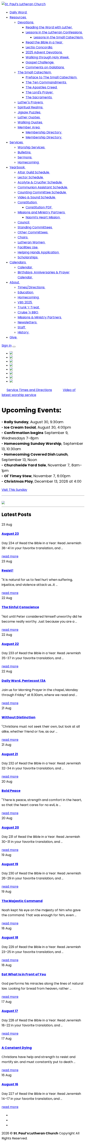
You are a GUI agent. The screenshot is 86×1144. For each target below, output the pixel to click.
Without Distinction (18, 717)
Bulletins (24, 152)
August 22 (10, 644)
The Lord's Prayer (40, 92)
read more (10, 556)
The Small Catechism (35, 72)
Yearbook (18, 167)
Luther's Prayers (31, 102)
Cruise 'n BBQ (28, 312)
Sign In (7, 345)
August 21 (10, 754)
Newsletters (27, 322)
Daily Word (18, 12)
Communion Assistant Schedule (43, 187)
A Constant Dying (17, 1047)
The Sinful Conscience (20, 607)
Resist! (7, 570)
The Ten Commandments (46, 82)
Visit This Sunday (14, 489)
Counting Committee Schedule (42, 192)
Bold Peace (11, 790)
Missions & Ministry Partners (40, 317)
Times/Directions (31, 287)
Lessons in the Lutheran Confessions (54, 32)
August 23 (10, 533)
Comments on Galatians (45, 67)
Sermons (25, 157)
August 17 (10, 1011)
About (15, 282)
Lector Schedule (31, 177)
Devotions (26, 22)
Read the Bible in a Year (44, 42)
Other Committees (33, 232)
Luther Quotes (29, 117)
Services (17, 142)
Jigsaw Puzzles (29, 112)
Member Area (29, 127)
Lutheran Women (32, 242)
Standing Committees (35, 227)
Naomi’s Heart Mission (43, 217)
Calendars (18, 262)
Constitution (28, 202)
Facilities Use (28, 247)
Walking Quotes (30, 122)
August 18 (10, 937)
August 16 (10, 1084)
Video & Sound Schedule (37, 197)
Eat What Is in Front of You (24, 974)
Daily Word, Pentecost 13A (24, 680)
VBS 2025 (25, 302)
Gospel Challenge (40, 62)
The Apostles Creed (42, 87)
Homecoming (29, 162)
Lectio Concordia (39, 47)
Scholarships (28, 257)
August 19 (10, 864)
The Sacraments (39, 97)
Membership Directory (44, 132)
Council (24, 222)
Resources (18, 17)
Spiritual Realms (30, 107)
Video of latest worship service (39, 392)
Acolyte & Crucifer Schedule (40, 182)
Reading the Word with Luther (49, 27)
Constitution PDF (39, 207)
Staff (22, 327)
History (23, 332)
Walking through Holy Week (48, 57)
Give (13, 337)
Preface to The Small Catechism (51, 77)
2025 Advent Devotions (44, 52)
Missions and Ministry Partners (42, 212)
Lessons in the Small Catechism (59, 37)
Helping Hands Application (39, 252)
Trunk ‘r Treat (29, 307)
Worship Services (31, 147)
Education (26, 292)
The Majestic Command (22, 901)
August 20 (10, 827)
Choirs (23, 237)
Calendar (25, 267)
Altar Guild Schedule (34, 172)
